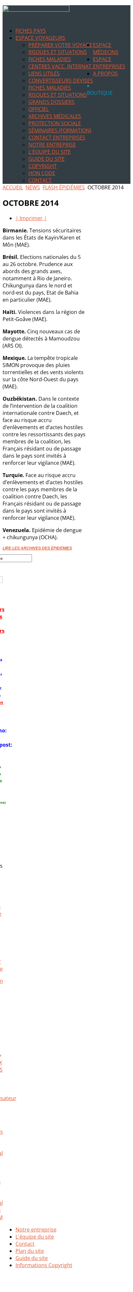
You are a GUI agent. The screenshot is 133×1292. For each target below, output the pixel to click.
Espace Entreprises (109, 63)
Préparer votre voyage (60, 45)
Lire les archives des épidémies (37, 548)
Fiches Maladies (49, 59)
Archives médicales (54, 116)
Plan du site (29, 1250)
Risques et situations (57, 52)
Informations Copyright (43, 1265)
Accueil (13, 187)
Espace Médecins (105, 48)
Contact (40, 180)
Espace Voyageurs (40, 37)
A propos (105, 73)
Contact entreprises (56, 137)
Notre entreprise (52, 144)
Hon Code (41, 173)
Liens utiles (44, 73)
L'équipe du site (49, 151)
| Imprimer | (31, 218)
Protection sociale (54, 123)
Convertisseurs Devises (60, 80)
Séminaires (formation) (59, 130)
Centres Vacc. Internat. (60, 66)
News (33, 187)
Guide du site (46, 158)
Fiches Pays (30, 30)
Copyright (42, 166)
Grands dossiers (51, 102)
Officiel (38, 109)
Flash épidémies (64, 187)
